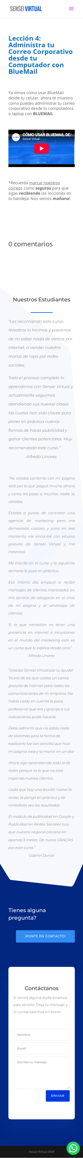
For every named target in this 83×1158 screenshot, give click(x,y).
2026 (41, 1152)
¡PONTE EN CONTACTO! (45, 936)
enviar (57, 1096)
